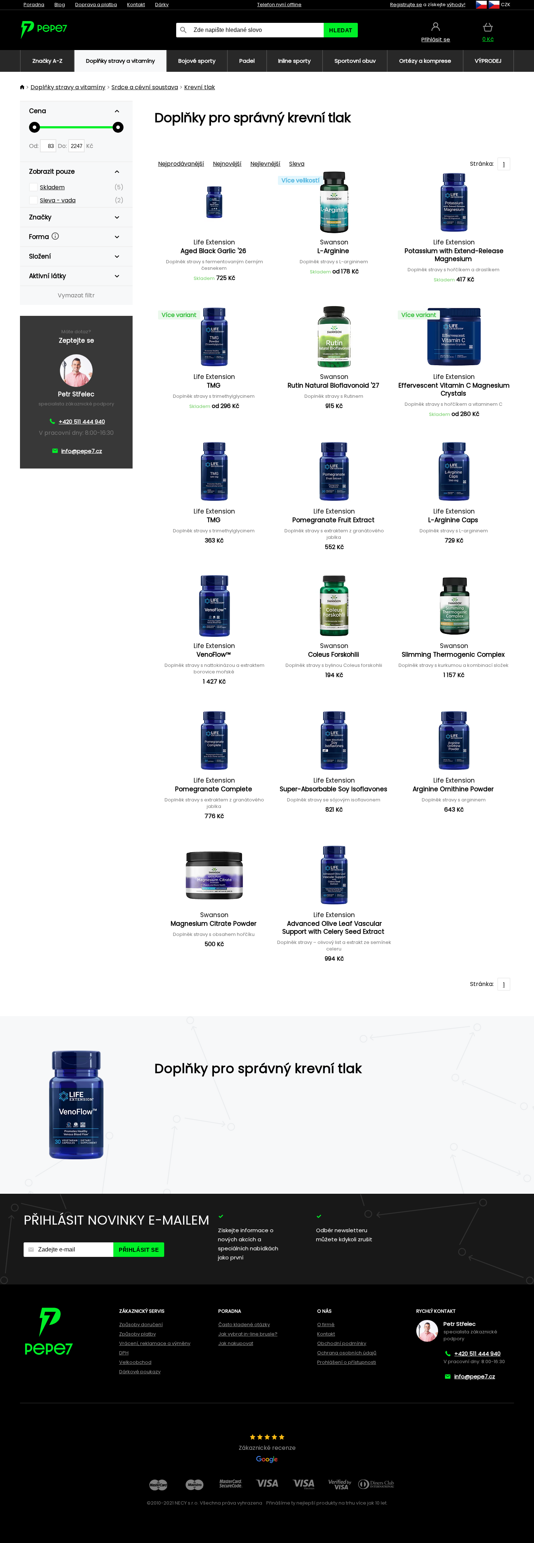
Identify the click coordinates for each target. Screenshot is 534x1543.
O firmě (326, 1324)
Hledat (340, 30)
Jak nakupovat (235, 1343)
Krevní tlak (199, 87)
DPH (124, 1352)
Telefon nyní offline (279, 4)
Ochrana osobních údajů (346, 1352)
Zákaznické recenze (267, 1448)
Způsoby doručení (141, 1324)
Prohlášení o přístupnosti (346, 1362)
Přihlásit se (139, 1250)
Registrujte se (406, 4)
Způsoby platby (137, 1333)
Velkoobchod (135, 1362)
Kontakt (136, 4)
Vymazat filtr (76, 295)
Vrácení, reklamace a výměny (154, 1343)
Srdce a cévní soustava (145, 87)
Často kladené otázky (244, 1324)
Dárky (162, 4)
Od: (34, 146)
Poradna (34, 4)
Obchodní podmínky (341, 1343)
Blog (59, 4)
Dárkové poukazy (140, 1371)
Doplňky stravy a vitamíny (68, 87)
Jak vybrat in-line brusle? (248, 1333)
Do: (63, 146)
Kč (89, 146)
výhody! (456, 4)
